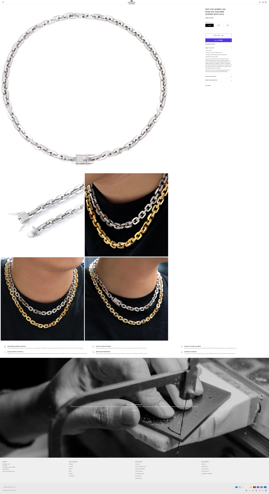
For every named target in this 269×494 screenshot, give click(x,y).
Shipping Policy (138, 478)
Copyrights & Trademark (207, 473)
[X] (249, 490)
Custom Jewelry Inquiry (140, 466)
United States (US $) (9, 487)
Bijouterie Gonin (8, 490)
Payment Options (139, 471)
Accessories (71, 475)
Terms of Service (205, 471)
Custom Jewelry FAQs (140, 468)
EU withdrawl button (139, 473)
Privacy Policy (205, 466)
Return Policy (138, 475)
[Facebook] (246, 490)
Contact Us (137, 464)
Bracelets (71, 466)
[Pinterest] (256, 490)
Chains (70, 468)
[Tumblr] (262, 490)
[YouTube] (265, 490)
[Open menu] (4, 2)
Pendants (71, 464)
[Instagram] (259, 490)
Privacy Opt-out (205, 468)
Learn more (134, 410)
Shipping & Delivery (210, 76)
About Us (204, 464)
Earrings (71, 473)
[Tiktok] (253, 490)
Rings (70, 471)
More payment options (210, 44)
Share (209, 85)
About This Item (209, 47)
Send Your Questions (211, 80)
